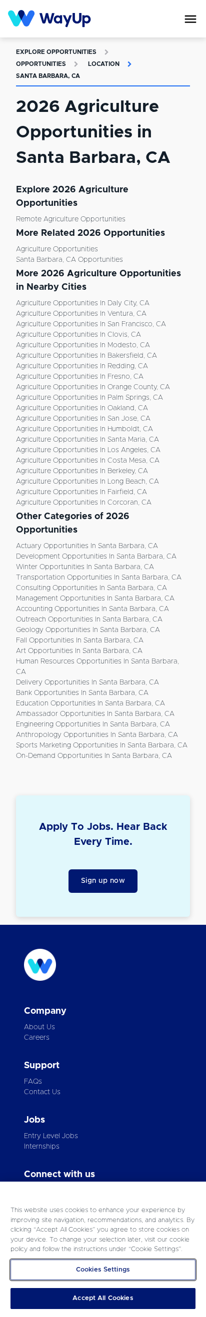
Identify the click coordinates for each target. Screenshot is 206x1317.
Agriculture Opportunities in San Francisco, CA (91, 324)
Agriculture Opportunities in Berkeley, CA (82, 471)
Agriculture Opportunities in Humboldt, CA (84, 429)
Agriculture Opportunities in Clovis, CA (78, 334)
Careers (37, 1037)
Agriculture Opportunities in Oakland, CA (82, 408)
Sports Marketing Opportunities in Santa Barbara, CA (102, 745)
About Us (39, 1027)
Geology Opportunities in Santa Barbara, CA (88, 630)
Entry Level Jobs (51, 1136)
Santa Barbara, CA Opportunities (69, 259)
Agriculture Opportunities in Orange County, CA (93, 387)
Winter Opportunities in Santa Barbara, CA (85, 567)
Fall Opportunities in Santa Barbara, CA (80, 640)
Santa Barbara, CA (48, 76)
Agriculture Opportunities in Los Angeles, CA (88, 450)
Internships (42, 1146)
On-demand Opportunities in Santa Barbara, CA (94, 755)
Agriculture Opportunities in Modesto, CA (83, 345)
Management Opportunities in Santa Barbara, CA (95, 598)
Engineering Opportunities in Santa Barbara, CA (93, 724)
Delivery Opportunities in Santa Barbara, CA (87, 682)
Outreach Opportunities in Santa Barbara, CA (89, 619)
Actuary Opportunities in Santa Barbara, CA (87, 546)
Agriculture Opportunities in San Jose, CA (83, 418)
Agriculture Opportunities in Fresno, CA (80, 376)
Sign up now (103, 880)
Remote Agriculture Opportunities (71, 219)
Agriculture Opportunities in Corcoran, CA (84, 502)
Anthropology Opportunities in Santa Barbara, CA (97, 734)
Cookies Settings (103, 1270)
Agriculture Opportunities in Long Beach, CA (87, 481)
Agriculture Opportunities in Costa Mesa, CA (88, 460)
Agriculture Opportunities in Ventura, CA (81, 313)
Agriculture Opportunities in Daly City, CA (83, 303)
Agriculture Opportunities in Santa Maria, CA (87, 439)
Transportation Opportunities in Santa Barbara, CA (99, 577)
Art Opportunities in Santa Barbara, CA (79, 651)
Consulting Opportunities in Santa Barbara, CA (91, 588)
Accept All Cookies (102, 1298)
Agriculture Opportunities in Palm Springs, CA (89, 397)
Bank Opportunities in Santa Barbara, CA (82, 692)
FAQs (33, 1081)
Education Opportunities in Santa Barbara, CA (90, 703)
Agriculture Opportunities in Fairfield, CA (81, 492)
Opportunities (41, 64)
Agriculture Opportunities (57, 249)
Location (104, 64)
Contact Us (42, 1092)
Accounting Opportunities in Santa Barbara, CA (92, 609)
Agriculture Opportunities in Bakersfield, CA (86, 355)
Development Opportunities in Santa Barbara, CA (96, 556)
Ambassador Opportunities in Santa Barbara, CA (95, 713)
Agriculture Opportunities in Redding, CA (82, 366)
